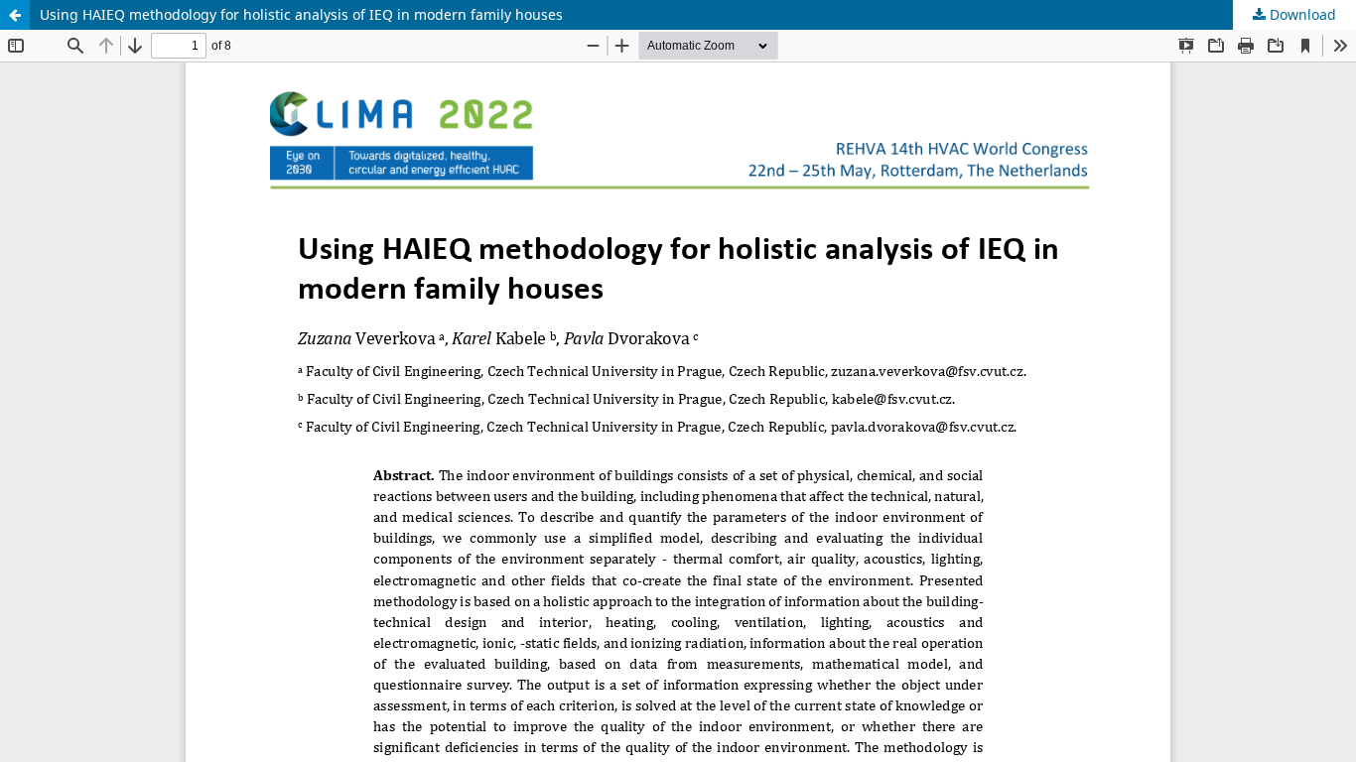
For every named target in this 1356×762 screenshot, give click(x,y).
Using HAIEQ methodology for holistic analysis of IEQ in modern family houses (301, 14)
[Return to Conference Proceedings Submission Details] (15, 15)
